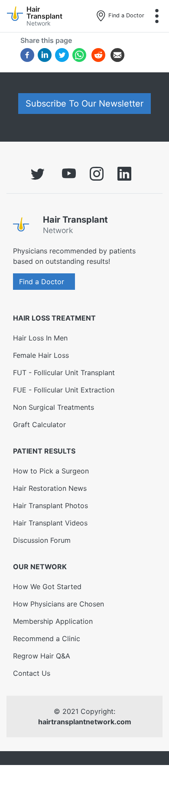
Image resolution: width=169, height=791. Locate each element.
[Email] (117, 54)
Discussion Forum (42, 540)
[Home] (24, 226)
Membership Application (53, 621)
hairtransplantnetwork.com (84, 721)
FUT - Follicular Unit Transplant (64, 372)
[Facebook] (27, 54)
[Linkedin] (45, 54)
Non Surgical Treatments (53, 407)
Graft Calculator (39, 424)
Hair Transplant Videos (50, 523)
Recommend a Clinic (46, 638)
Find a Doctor (125, 15)
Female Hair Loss (41, 355)
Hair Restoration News (50, 488)
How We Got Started (47, 586)
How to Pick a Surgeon (51, 471)
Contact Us (31, 673)
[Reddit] (98, 56)
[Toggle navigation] (157, 16)
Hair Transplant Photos (50, 505)
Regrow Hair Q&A (41, 656)
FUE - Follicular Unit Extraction (63, 390)
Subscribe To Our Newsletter (84, 103)
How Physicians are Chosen (58, 604)
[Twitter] (62, 54)
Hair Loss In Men (40, 338)
